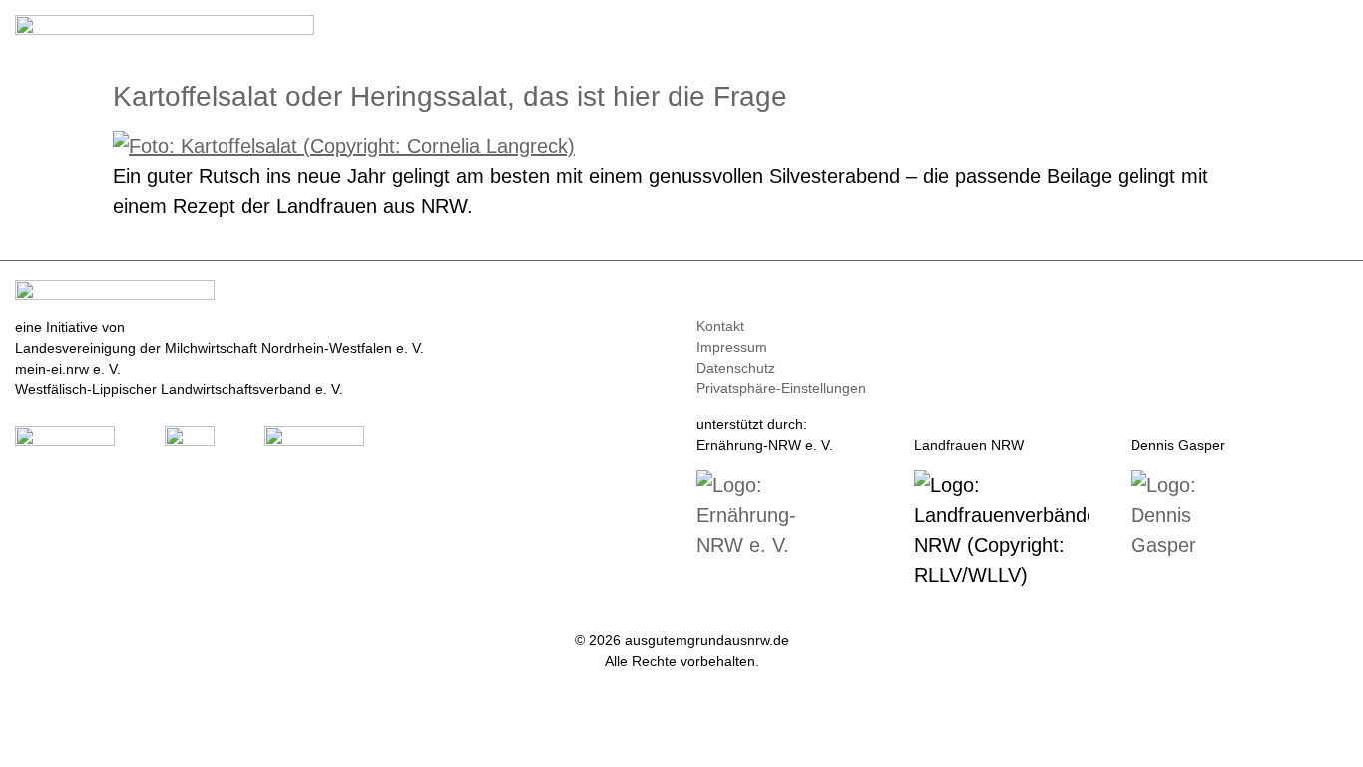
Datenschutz (735, 368)
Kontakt (720, 326)
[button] (1334, 31)
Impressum (731, 347)
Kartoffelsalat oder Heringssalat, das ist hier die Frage (450, 96)
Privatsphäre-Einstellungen (781, 388)
